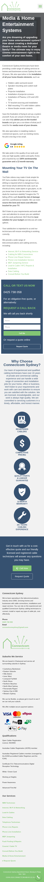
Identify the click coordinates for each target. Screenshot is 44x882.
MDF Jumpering (8, 837)
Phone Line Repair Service (19, 257)
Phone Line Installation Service (21, 260)
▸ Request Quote (9, 861)
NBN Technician (8, 803)
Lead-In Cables (8, 812)
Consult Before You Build (18, 274)
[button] (40, 6)
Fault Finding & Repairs (11, 841)
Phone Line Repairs (10, 827)
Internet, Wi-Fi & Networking (13, 808)
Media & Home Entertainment (14, 856)
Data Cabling (13, 271)
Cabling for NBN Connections (20, 254)
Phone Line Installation (11, 832)
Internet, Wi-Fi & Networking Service (23, 252)
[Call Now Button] (38, 877)
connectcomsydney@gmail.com (15, 627)
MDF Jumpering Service (18, 263)
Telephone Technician (11, 822)
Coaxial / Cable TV (9, 846)
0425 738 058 (13, 292)
